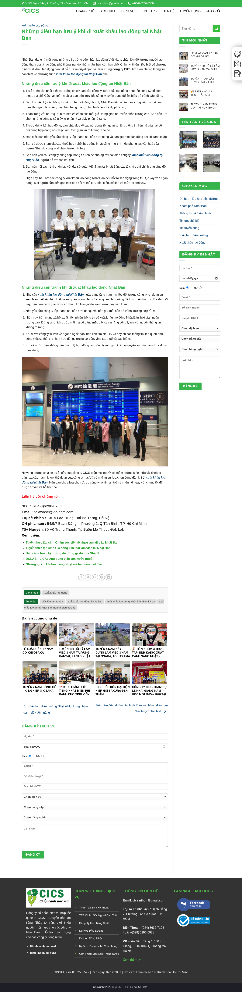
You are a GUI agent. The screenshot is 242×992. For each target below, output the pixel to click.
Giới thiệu (107, 11)
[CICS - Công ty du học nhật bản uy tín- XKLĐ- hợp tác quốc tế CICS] (46, 13)
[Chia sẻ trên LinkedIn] (108, 577)
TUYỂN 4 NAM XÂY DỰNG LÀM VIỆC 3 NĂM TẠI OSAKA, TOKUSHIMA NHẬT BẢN (205, 80)
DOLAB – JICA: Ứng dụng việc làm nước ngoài (59, 558)
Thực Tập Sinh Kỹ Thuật (94, 907)
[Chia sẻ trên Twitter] (88, 577)
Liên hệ (168, 11)
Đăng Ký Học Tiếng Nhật (94, 923)
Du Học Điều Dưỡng (91, 930)
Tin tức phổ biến (190, 220)
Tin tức (148, 11)
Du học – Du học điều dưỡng (199, 198)
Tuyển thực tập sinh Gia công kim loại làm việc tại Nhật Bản (68, 548)
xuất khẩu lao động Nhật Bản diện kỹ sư (131, 601)
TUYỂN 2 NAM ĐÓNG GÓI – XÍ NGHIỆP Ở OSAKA (204, 106)
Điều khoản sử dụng (43, 952)
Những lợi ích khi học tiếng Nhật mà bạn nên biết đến (64, 564)
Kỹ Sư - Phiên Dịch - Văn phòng (98, 945)
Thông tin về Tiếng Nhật (195, 213)
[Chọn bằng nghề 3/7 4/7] (95, 818)
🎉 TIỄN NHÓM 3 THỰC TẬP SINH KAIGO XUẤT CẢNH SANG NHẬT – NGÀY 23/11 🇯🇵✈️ (203, 93)
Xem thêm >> (132, 959)
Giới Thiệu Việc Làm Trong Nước (99, 953)
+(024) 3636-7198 (152, 927)
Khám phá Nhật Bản (193, 206)
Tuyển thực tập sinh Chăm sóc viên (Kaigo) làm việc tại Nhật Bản (72, 542)
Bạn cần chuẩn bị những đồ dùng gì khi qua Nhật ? (62, 553)
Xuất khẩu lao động (35, 26)
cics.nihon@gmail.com (149, 900)
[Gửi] (216, 28)
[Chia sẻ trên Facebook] (81, 577)
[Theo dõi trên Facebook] (218, 3)
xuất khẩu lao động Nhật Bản (84, 601)
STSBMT (143, 986)
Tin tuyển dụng (189, 228)
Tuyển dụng (190, 11)
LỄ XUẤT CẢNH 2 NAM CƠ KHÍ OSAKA (205, 55)
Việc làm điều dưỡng (193, 235)
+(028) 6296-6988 (142, 932)
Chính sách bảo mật (43, 945)
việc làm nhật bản (52, 601)
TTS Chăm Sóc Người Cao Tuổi (98, 915)
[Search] (218, 11)
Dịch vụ (127, 11)
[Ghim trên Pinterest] (102, 577)
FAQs (210, 11)
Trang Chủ (85, 11)
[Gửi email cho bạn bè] (95, 577)
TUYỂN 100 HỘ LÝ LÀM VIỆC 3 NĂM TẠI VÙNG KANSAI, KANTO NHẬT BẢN (205, 67)
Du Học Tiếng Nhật (90, 938)
